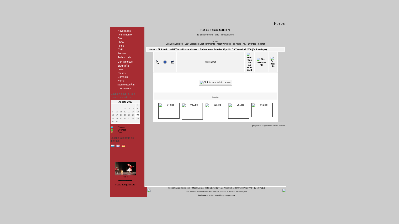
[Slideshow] (172, 62)
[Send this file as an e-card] (249, 62)
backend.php (241, 192)
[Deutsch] (123, 146)
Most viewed (223, 44)
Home (152, 49)
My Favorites (249, 44)
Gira (120, 132)
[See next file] (272, 62)
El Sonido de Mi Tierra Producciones (177, 49)
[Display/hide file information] (165, 62)
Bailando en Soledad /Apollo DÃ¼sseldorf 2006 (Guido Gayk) (233, 49)
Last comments (207, 44)
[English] (118, 146)
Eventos (122, 130)
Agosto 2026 (125, 102)
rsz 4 (125, 176)
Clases (121, 127)
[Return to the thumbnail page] (157, 62)
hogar (215, 41)
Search (261, 44)
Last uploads (191, 44)
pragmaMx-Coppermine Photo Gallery (268, 126)
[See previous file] (261, 62)
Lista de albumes (174, 44)
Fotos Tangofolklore (125, 184)
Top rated (236, 44)
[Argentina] (113, 146)
